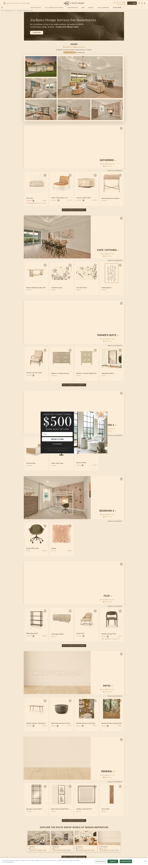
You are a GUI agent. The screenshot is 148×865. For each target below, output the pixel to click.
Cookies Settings (100, 861)
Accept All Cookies (126, 861)
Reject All (112, 861)
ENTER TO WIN (57, 439)
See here (58, 450)
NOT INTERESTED (57, 444)
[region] (74, 861)
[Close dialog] (105, 413)
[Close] (145, 861)
